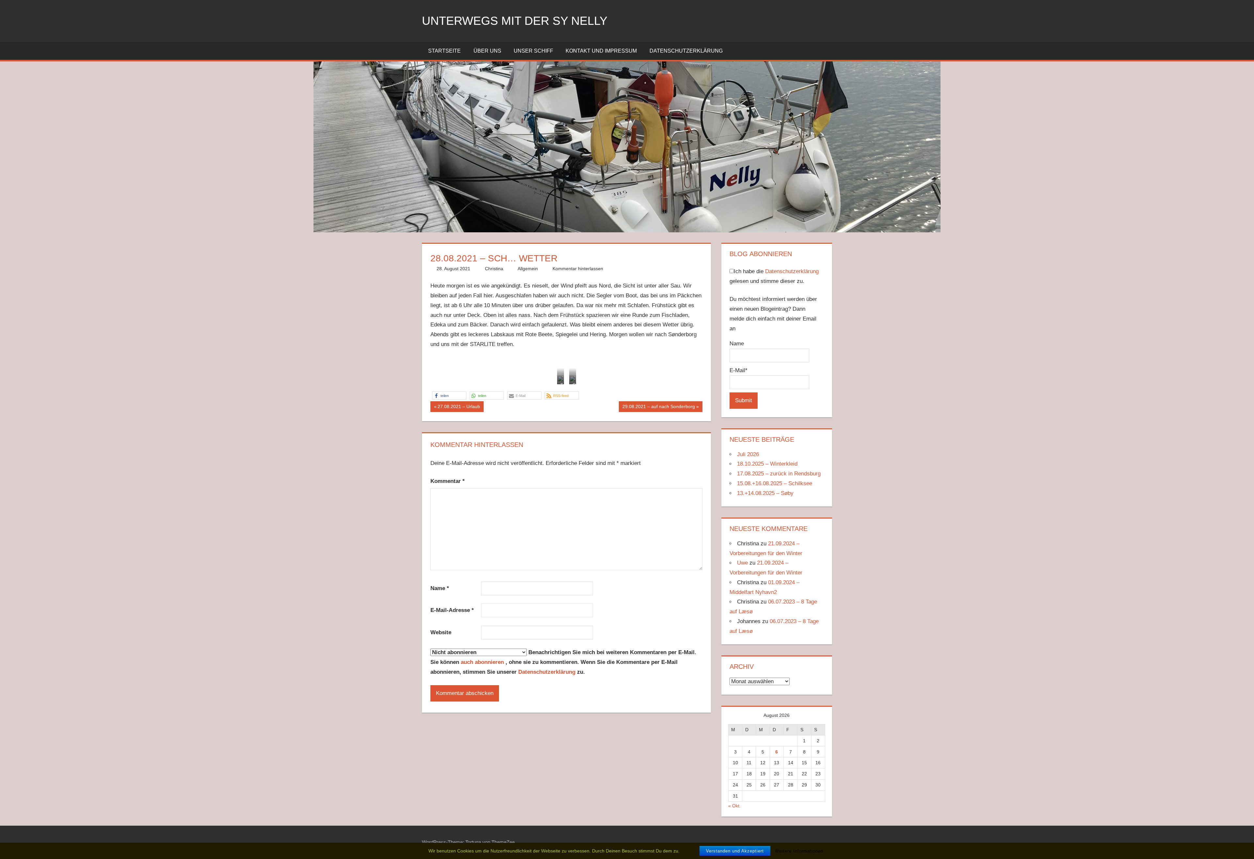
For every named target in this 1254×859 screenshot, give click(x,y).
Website (440, 632)
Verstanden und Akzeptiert (735, 851)
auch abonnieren (483, 662)
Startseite (444, 51)
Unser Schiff (533, 51)
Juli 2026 (748, 454)
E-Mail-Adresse (452, 610)
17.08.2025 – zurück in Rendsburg (779, 474)
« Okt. (734, 805)
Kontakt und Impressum (601, 51)
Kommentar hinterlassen (578, 268)
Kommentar (447, 481)
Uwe (742, 563)
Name (439, 588)
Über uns (487, 51)
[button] (449, 395)
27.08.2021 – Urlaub (458, 408)
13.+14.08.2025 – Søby (765, 493)
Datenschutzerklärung (686, 51)
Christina (494, 268)
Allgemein (528, 268)
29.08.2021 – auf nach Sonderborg (658, 408)
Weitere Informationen (799, 851)
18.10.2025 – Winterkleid (767, 464)
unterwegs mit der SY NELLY (514, 20)
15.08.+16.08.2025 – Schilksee (774, 483)
